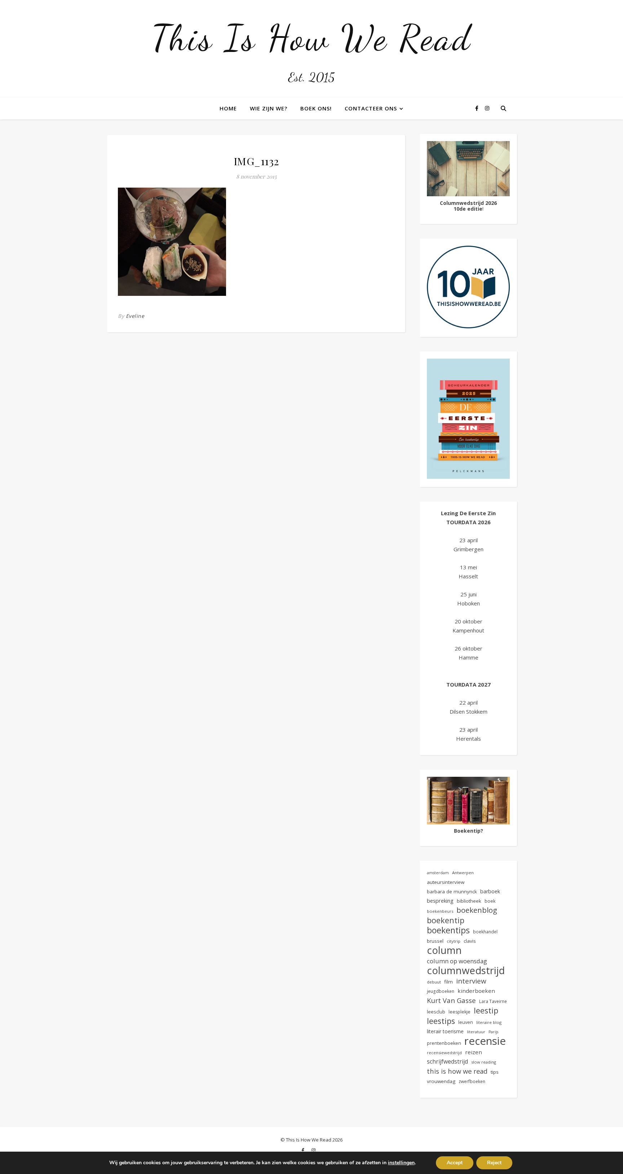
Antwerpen (463, 872)
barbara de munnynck (452, 891)
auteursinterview (445, 882)
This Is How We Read (311, 38)
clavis (470, 941)
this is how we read (457, 1071)
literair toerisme (445, 1031)
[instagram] (487, 108)
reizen (473, 1052)
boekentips (448, 930)
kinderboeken (476, 990)
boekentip (445, 920)
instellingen (401, 1163)
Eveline (135, 315)
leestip (486, 1010)
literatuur (476, 1031)
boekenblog (476, 910)
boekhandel (485, 931)
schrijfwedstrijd (447, 1061)
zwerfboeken (472, 1081)
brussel (435, 941)
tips (495, 1072)
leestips (441, 1020)
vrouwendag (441, 1081)
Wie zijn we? (268, 108)
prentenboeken (444, 1043)
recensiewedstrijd (444, 1052)
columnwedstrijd (466, 970)
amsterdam (438, 872)
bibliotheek (469, 901)
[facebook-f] (477, 108)
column (444, 950)
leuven (465, 1022)
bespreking (440, 900)
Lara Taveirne (493, 1001)
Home (228, 108)
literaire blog (489, 1022)
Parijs (493, 1031)
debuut (434, 982)
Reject (494, 1162)
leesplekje (459, 1012)
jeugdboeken (440, 991)
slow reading (483, 1062)
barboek (490, 891)
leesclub (436, 1011)
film (448, 981)
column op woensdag (457, 961)
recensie (485, 1041)
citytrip (453, 941)
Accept (455, 1162)
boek (490, 901)
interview (471, 981)
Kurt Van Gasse (451, 1000)
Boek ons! (316, 108)
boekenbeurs (440, 911)
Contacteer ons (371, 108)
